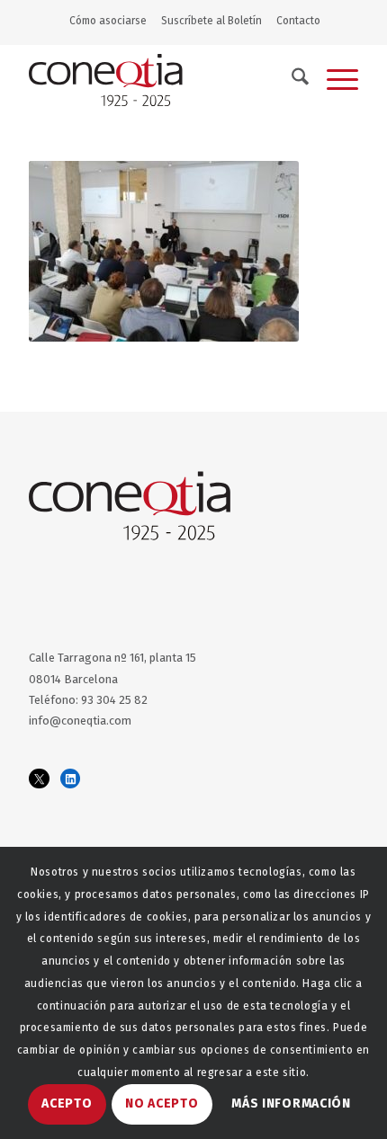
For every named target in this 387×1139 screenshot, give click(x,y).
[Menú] (333, 80)
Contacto (298, 20)
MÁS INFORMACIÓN (291, 1103)
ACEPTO (66, 1103)
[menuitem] (112, 20)
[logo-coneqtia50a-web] (160, 80)
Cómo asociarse (108, 20)
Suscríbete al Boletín (211, 20)
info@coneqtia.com (80, 720)
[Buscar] (291, 80)
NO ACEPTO (161, 1103)
